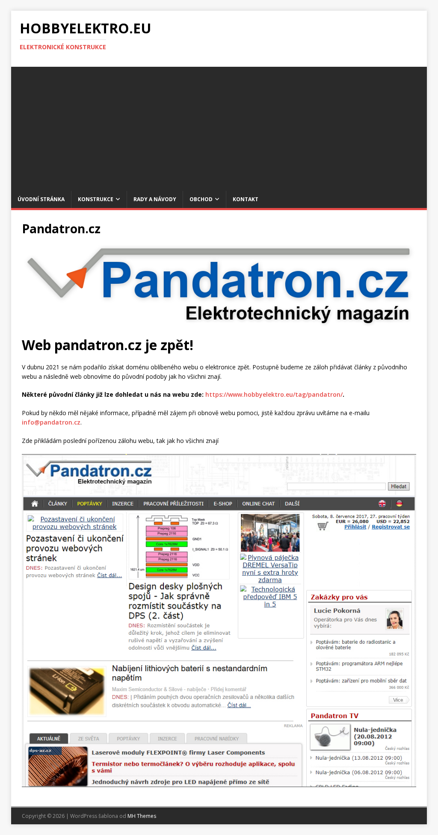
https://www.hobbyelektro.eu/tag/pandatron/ (274, 394)
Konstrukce (95, 199)
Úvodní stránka (41, 199)
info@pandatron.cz (51, 422)
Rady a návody (154, 199)
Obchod (201, 199)
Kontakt (245, 199)
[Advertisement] (219, 127)
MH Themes (141, 816)
